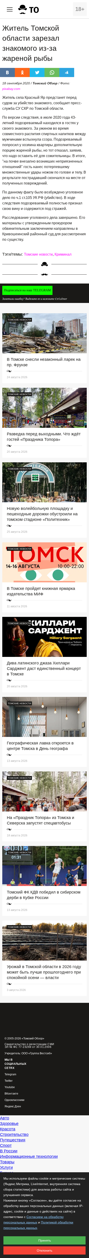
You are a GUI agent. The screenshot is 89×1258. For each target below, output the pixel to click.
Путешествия (12, 1140)
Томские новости (38, 254)
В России (8, 1151)
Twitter (9, 1080)
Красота (7, 1129)
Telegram (10, 1074)
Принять (44, 1240)
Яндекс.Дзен (13, 1106)
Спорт (6, 1145)
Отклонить (44, 1250)
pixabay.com (11, 89)
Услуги (6, 1167)
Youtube (10, 1087)
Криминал (63, 254)
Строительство (14, 1134)
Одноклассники (14, 1100)
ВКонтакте (11, 1093)
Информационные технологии (29, 1156)
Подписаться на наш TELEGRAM (27, 290)
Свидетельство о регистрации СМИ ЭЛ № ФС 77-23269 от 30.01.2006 (29, 1045)
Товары (7, 1162)
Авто (4, 1118)
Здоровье (9, 1123)
